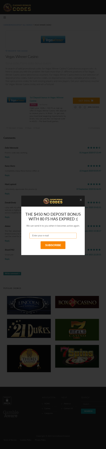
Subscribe (53, 245)
